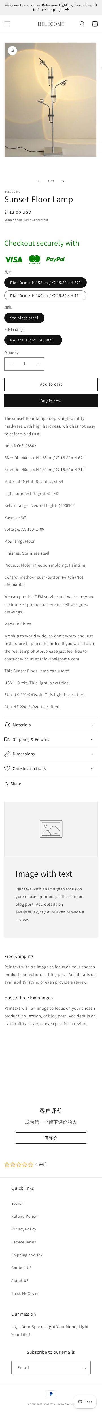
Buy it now (51, 400)
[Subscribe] (84, 1367)
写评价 (51, 1138)
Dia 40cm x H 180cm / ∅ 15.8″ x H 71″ (45, 295)
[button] (7, 24)
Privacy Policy (23, 1228)
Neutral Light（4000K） (33, 340)
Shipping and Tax (26, 1254)
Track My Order (24, 1293)
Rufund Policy (24, 1216)
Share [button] (16, 783)
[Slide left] (38, 181)
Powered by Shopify (62, 1403)
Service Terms (23, 1242)
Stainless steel (24, 317)
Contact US (21, 1267)
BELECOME (43, 1403)
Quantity (11, 352)
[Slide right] (63, 181)
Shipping (10, 220)
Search (17, 1203)
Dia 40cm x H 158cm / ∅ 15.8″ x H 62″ (45, 282)
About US (20, 1280)
